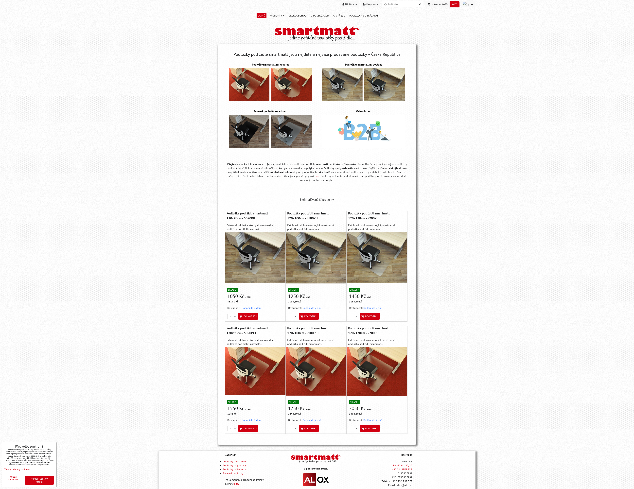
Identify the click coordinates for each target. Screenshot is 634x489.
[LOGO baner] (317, 41)
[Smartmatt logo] (316, 458)
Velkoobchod (297, 15)
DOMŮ (261, 15)
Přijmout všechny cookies (39, 480)
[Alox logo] (316, 485)
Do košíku (249, 316)
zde (318, 176)
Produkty (275, 15)
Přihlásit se (350, 4)
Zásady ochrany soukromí (17, 469)
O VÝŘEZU (339, 15)
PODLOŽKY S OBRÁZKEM (363, 15)
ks (235, 316)
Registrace (372, 4)
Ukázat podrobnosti (14, 478)
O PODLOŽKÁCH (320, 15)
